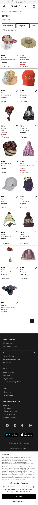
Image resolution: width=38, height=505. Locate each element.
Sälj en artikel (8, 379)
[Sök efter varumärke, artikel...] (4, 6)
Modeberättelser (9, 417)
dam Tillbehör (13, 11)
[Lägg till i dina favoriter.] (16, 55)
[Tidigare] (14, 321)
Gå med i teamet (9, 414)
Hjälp (5, 388)
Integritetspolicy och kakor (18, 448)
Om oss (6, 405)
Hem (3, 11)
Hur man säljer (8, 372)
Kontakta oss (8, 395)
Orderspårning (8, 356)
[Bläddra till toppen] (32, 321)
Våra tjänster (9, 339)
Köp (4, 353)
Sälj (5, 369)
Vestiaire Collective (11, 401)
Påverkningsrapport (10, 411)
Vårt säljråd (7, 375)
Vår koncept (7, 343)
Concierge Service (10, 346)
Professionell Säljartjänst (12, 382)
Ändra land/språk (19, 501)
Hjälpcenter (7, 392)
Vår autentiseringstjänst (12, 359)
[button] (34, 6)
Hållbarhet (7, 408)
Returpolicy (7, 362)
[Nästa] (24, 321)
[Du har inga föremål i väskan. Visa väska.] (34, 6)
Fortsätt (19, 496)
